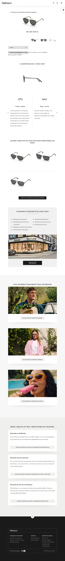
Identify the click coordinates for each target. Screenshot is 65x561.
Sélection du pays (14, 542)
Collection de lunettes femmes (32, 359)
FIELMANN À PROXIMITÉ (16, 535)
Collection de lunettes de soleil (32, 401)
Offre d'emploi (34, 540)
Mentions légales (46, 540)
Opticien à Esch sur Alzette (17, 540)
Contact (33, 535)
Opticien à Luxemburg (15, 538)
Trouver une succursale (33, 263)
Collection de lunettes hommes (32, 318)
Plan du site (45, 538)
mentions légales (47, 535)
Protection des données (48, 542)
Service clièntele (35, 538)
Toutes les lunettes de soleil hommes (23, 12)
